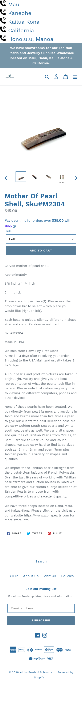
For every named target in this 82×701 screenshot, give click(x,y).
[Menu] (74, 76)
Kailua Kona (24, 22)
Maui (14, 4)
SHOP (13, 576)
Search (41, 561)
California (21, 30)
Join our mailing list (41, 589)
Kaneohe (19, 13)
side (9, 231)
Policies (67, 576)
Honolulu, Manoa (30, 39)
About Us (30, 576)
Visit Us (50, 576)
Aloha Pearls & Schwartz (36, 672)
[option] (21, 176)
